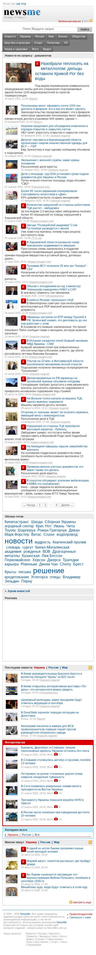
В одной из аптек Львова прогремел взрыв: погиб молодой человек (55, 850)
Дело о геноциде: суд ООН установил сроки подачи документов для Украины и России (55, 175)
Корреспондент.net (42, 221)
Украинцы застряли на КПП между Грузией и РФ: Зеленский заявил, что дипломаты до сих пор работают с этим (54, 320)
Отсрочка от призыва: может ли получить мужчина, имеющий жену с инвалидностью (55, 414)
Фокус (37, 121)
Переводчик (34, 944)
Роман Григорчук (52, 530)
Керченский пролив (69, 542)
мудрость (43, 542)
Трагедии (71, 560)
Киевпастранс (17, 522)
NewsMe (25, 913)
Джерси (54, 560)
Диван (74, 530)
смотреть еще (82, 902)
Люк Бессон (52, 556)
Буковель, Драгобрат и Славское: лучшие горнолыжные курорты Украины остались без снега (55, 749)
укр (18, 3)
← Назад (29, 505)
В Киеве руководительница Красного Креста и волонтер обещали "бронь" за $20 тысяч (51, 675)
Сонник (40, 939)
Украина (25, 36)
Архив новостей (18, 591)
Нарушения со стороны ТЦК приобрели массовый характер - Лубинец (53, 427)
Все (37, 834)
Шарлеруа (26, 530)
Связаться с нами (80, 917)
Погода (42, 933)
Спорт (38, 42)
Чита (70, 526)
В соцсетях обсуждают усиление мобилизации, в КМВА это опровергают (58, 482)
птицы (55, 577)
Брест (78, 564)
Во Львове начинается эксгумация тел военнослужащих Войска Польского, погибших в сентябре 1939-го (55, 878)
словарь (13, 547)
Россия (39, 36)
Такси (63, 942)
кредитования (17, 577)
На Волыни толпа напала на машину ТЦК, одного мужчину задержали (55, 400)
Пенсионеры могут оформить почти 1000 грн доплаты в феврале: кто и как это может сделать (53, 107)
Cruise (49, 534)
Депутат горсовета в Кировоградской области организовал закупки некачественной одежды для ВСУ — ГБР (54, 143)
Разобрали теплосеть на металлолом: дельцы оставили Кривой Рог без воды (61, 71)
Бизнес (63, 36)
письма (24, 572)
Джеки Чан (48, 564)
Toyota (10, 530)
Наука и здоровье (16, 49)
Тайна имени (54, 939)
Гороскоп (53, 933)
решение (48, 570)
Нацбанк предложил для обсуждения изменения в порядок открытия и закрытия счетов (54, 127)
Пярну (26, 581)
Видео (47, 49)
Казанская (31, 556)
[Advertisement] (40, 619)
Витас (36, 534)
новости (19, 541)
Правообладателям (81, 914)
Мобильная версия (69, 21)
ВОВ (46, 551)
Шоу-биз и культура (17, 42)
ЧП (66, 42)
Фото (35, 49)
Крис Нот (43, 526)
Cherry (65, 564)
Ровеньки (29, 564)
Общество (79, 36)
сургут (27, 547)
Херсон (38, 560)
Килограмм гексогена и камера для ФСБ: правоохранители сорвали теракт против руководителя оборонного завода (48, 729)
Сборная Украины (60, 522)
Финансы (44, 936)
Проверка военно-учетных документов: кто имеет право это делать (55, 468)
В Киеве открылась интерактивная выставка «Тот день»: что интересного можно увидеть (53, 688)
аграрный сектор (19, 526)
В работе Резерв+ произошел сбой (50, 300)
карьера (12, 564)
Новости (10, 36)
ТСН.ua (36, 238)
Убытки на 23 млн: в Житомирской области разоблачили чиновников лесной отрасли (55, 362)
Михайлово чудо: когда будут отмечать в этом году (54, 887)
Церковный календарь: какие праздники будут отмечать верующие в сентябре (51, 701)
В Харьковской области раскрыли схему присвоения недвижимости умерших (53, 244)
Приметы (31, 936)
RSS (86, 21)
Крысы (10, 572)
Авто (55, 936)
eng (23, 3)
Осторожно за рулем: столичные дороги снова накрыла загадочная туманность (51, 775)
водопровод (67, 534)
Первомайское (17, 560)
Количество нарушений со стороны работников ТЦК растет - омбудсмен (58, 206)
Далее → (67, 505)
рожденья (32, 551)
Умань (59, 526)
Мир (51, 36)
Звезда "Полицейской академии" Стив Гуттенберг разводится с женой (52, 227)
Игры (29, 942)
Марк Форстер (17, 534)
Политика (53, 42)
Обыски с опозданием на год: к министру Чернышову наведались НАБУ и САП (54, 288)
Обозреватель (40, 186)
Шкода (37, 522)
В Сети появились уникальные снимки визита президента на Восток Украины (51, 788)
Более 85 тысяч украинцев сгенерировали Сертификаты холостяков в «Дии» (49, 192)
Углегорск (39, 577)
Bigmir (33, 98)
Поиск (27, 28)
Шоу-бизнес (41, 942)
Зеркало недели (60, 135)
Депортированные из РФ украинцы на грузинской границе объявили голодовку (53, 379)
